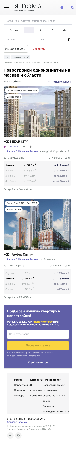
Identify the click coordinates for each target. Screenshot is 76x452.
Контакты (36, 395)
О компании (36, 388)
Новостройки (22, 385)
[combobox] (38, 21)
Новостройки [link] (23, 62)
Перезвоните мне (38, 345)
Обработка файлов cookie (54, 398)
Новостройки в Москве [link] (46, 62)
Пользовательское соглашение (54, 388)
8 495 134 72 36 (37, 419)
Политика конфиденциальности (56, 409)
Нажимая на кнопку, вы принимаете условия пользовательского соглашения (30, 354)
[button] (60, 82)
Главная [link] (8, 62)
